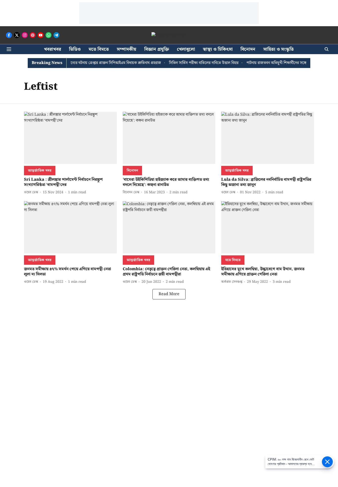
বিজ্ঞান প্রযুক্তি (156, 49)
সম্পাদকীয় (126, 49)
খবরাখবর (52, 49)
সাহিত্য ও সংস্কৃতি (278, 49)
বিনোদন (248, 49)
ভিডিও (75, 49)
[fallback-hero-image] (70, 138)
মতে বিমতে (99, 49)
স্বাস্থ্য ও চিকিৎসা (218, 49)
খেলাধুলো (186, 49)
